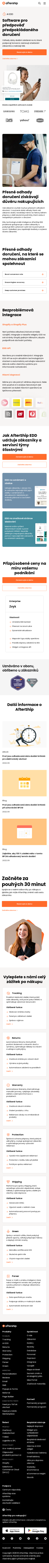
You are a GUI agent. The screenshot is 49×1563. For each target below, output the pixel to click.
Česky (8, 1509)
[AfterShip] (10, 3)
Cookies (39, 1548)
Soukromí (6, 1548)
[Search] (39, 3)
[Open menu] (45, 3)
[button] (24, 274)
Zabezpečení (29, 1548)
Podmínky (17, 1548)
